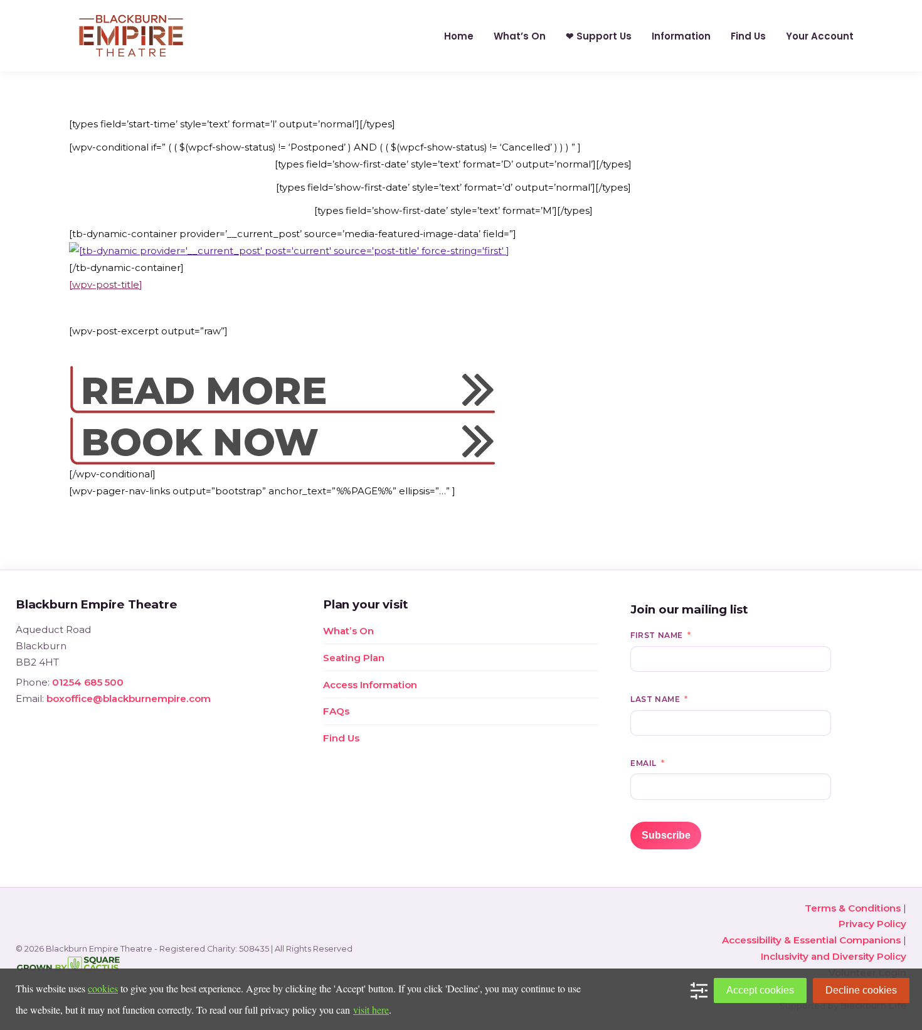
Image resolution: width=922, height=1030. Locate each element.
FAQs (336, 711)
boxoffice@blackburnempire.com (128, 698)
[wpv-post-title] (105, 284)
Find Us (341, 738)
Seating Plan (353, 658)
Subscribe (666, 835)
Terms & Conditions (853, 908)
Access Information (370, 685)
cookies (103, 988)
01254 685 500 (88, 682)
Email (643, 763)
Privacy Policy (872, 924)
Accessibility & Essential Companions (811, 940)
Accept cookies (760, 990)
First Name (656, 635)
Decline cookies (861, 990)
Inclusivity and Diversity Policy (833, 956)
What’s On (348, 631)
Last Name (655, 699)
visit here (371, 1009)
